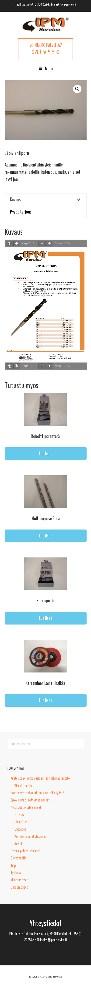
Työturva (16, 873)
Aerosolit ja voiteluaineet (26, 807)
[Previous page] (9, 243)
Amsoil (18, 843)
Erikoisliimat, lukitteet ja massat (30, 800)
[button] (77, 89)
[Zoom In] (49, 243)
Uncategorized (19, 887)
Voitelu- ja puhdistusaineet (30, 836)
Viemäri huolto (23, 785)
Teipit (14, 865)
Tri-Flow (19, 814)
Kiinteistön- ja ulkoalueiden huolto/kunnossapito (40, 778)
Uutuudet (20, 829)
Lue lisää (45, 453)
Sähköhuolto (19, 858)
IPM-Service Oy (45, 24)
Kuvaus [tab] (15, 199)
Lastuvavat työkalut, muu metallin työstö (37, 793)
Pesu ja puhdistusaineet (25, 851)
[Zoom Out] (42, 243)
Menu (49, 68)
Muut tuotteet (19, 880)
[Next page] (16, 243)
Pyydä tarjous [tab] (21, 211)
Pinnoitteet (21, 822)
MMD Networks (55, 976)
